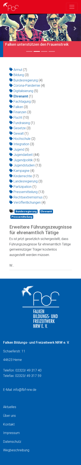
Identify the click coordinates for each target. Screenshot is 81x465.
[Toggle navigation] (72, 7)
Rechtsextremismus (28, 197)
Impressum (11, 433)
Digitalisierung (23, 91)
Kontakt (9, 424)
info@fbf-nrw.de (24, 390)
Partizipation (22, 187)
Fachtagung (22, 101)
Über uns (9, 416)
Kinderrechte (23, 176)
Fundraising (22, 123)
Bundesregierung (26, 80)
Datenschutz (12, 442)
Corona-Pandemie (27, 85)
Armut (18, 70)
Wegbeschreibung (16, 450)
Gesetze (20, 128)
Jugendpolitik (23, 160)
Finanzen (20, 112)
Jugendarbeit (23, 155)
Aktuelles (9, 407)
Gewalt (19, 133)
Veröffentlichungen (27, 202)
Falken (18, 107)
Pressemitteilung (25, 192)
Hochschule (22, 139)
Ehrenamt (21, 96)
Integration (21, 144)
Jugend (19, 149)
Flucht (18, 117)
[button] (6, 28)
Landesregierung (25, 181)
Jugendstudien (24, 165)
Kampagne (21, 171)
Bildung (19, 75)
